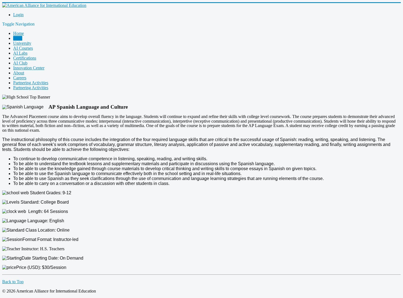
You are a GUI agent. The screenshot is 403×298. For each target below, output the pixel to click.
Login (18, 14)
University (22, 43)
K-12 (17, 38)
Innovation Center (28, 68)
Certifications (24, 58)
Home (18, 33)
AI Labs (20, 53)
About (18, 73)
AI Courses (23, 48)
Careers (19, 77)
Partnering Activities (30, 82)
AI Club (20, 63)
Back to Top (13, 281)
